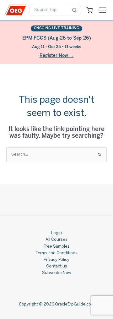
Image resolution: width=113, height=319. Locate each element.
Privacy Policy (56, 260)
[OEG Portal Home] (15, 10)
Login (56, 233)
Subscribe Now (56, 273)
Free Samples (57, 247)
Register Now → (57, 56)
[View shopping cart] (89, 10)
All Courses (56, 240)
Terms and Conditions (56, 253)
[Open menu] (103, 10)
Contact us (56, 266)
